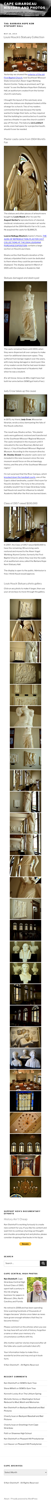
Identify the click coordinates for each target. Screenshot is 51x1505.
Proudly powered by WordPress (24, 1499)
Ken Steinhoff (10, 1383)
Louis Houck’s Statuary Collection (24, 37)
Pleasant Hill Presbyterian (32, 1439)
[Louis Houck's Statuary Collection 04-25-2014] (25, 609)
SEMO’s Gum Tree (28, 1383)
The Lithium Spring (32, 1394)
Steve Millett (10, 1388)
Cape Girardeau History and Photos (24, 6)
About (6, 1499)
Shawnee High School (22, 1433)
